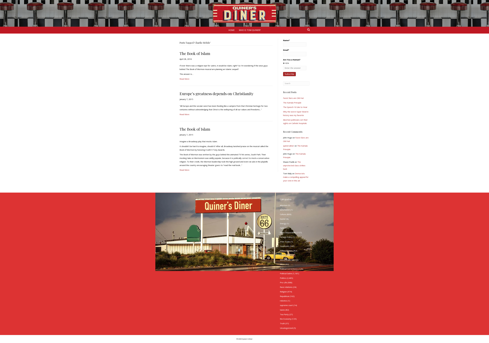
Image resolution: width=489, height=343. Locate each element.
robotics (283, 300)
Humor (283, 255)
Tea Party (284, 314)
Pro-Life (283, 282)
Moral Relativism (287, 260)
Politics (283, 278)
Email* (286, 50)
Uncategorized (286, 328)
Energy (283, 223)
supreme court (286, 305)
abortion (283, 205)
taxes (282, 310)
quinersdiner (288, 145)
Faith (282, 228)
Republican (284, 296)
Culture (283, 214)
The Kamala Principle (292, 102)
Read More (184, 79)
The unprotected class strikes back (294, 165)
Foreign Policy (286, 237)
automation (285, 209)
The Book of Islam (195, 53)
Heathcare (284, 246)
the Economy (285, 319)
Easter (283, 219)
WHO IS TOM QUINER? (250, 30)
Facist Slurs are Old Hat (293, 98)
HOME (231, 30)
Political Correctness (289, 269)
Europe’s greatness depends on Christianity (217, 93)
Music (282, 264)
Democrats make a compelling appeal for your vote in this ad (296, 177)
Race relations (286, 287)
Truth (282, 323)
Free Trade (285, 241)
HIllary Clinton (286, 250)
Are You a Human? (291, 61)
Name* (286, 40)
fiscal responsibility (288, 232)
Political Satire (286, 273)
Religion (283, 291)
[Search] (307, 29)
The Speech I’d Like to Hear (295, 107)
